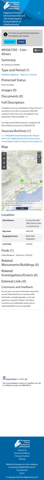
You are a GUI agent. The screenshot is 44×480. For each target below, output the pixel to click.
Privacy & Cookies (22, 456)
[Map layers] (4, 154)
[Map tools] (4, 167)
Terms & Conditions (22, 453)
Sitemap (22, 459)
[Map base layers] (4, 158)
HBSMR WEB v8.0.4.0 (27, 467)
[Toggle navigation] (39, 13)
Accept (21, 42)
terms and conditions (27, 203)
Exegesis (18, 464)
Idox (27, 464)
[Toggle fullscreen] (39, 154)
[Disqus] (22, 342)
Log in (22, 473)
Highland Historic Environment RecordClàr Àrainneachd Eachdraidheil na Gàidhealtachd (14, 19)
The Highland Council (29, 477)
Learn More (9, 42)
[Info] (4, 163)
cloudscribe (23, 470)
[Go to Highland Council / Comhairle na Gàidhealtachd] (11, 5)
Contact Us (22, 450)
